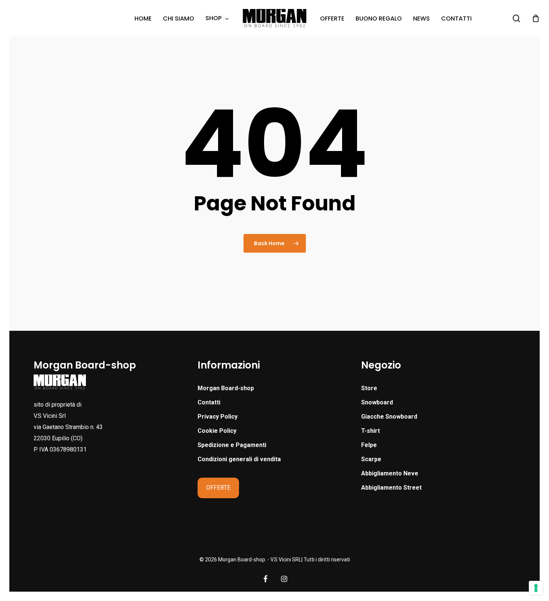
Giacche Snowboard (389, 416)
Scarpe (371, 459)
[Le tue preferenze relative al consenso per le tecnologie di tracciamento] (536, 588)
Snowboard (377, 402)
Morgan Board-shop (226, 388)
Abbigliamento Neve (389, 473)
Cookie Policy (217, 430)
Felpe (369, 445)
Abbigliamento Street (391, 487)
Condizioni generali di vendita (239, 459)
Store (369, 388)
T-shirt (370, 430)
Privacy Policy (218, 416)
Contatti (209, 402)
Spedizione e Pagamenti (232, 445)
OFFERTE (218, 487)
